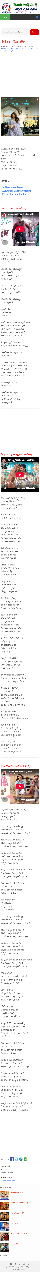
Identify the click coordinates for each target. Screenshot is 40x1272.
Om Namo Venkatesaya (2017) (19, 1202)
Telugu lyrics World (19, 1267)
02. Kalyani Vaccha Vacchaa (16, 190)
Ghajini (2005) (15, 1223)
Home (5, 16)
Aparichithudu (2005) (17, 1192)
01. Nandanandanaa (12, 187)
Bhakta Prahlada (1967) (17, 1213)
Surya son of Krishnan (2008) (19, 1233)
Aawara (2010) (15, 1244)
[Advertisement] (20, 75)
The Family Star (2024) (14, 41)
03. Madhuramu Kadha (13, 194)
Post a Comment (9, 1181)
